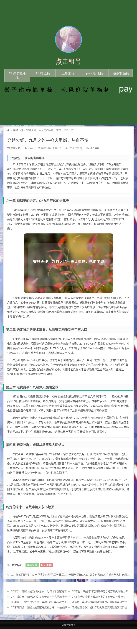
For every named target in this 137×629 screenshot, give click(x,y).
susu (31, 148)
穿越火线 (18, 130)
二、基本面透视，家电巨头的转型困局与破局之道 (40, 574)
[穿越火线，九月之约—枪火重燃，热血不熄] (68, 263)
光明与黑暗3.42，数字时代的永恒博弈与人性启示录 (99, 574)
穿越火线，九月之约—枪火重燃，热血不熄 (47, 140)
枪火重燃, (46, 565)
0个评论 (94, 148)
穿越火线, (32, 565)
